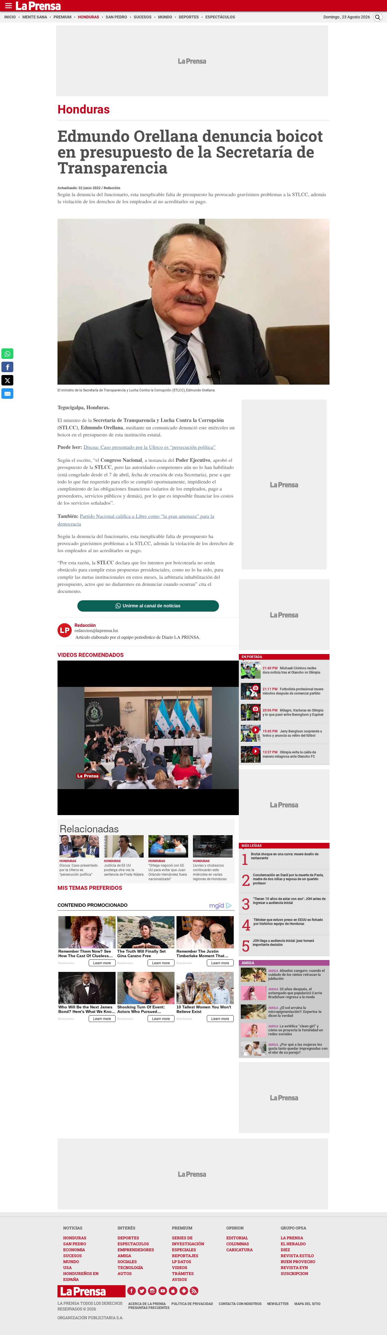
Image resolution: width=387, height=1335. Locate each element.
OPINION (235, 1228)
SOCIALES (127, 1261)
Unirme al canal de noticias (151, 606)
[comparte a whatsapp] (7, 353)
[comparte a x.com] (7, 380)
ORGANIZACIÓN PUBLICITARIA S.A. (90, 1317)
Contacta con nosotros (240, 1304)
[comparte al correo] (7, 393)
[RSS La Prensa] (194, 1291)
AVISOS (179, 1279)
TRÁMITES (183, 1273)
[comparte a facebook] (7, 367)
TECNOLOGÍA (130, 1267)
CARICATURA (239, 1249)
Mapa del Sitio (307, 1304)
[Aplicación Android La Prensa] (183, 1291)
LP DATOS (181, 1261)
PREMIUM (182, 1228)
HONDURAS (74, 1237)
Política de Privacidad (192, 1304)
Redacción (112, 187)
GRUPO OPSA (293, 1228)
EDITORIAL (237, 1237)
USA (67, 1267)
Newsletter (278, 1304)
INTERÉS (126, 1228)
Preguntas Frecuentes (148, 1308)
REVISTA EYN (294, 1267)
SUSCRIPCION (294, 1273)
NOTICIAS (72, 1228)
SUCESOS (72, 1255)
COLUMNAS (237, 1243)
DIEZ (285, 1249)
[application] (148, 738)
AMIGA (124, 1255)
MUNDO (71, 1261)
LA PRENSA (292, 1237)
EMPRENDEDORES (136, 1249)
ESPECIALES (184, 1249)
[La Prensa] (83, 1291)
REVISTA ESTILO (297, 1255)
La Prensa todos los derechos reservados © (90, 1306)
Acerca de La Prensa (147, 1304)
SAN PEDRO (74, 1243)
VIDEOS (179, 1267)
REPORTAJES (185, 1255)
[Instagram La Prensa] (152, 1291)
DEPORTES (128, 1237)
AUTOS (125, 1273)
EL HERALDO (293, 1243)
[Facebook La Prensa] (131, 1291)
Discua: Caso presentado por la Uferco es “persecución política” (150, 446)
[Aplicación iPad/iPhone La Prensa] (173, 1291)
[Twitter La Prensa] (141, 1291)
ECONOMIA (74, 1249)
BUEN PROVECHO (298, 1261)
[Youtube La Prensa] (162, 1291)
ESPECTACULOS (133, 1243)
